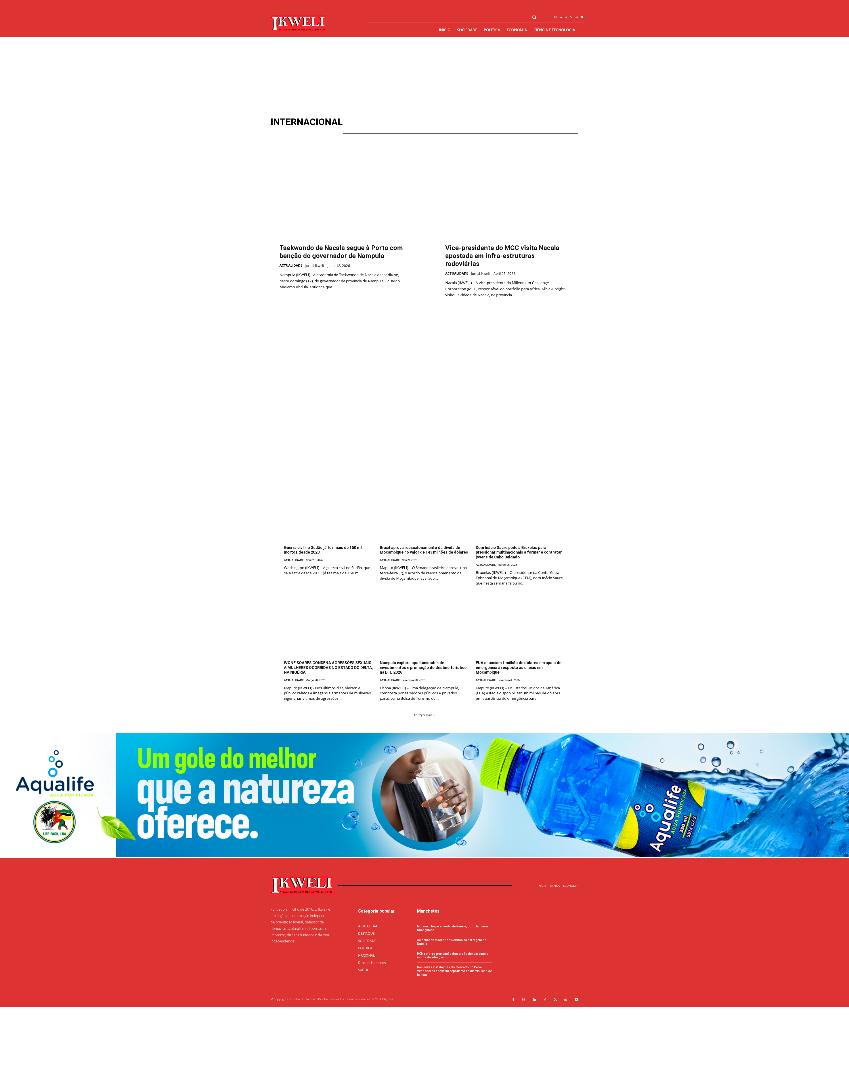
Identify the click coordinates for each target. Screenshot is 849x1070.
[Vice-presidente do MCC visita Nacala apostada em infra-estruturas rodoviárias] (507, 192)
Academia (368, 122)
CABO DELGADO (472, 122)
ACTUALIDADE (404, 122)
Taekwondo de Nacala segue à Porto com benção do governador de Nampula (341, 252)
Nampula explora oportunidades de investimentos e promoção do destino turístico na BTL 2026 (423, 667)
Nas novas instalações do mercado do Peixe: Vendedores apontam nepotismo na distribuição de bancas (454, 970)
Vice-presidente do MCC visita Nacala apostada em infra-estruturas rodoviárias (502, 256)
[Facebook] (550, 17)
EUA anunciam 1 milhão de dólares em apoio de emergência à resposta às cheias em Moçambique (518, 667)
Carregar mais (423, 715)
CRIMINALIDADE (557, 127)
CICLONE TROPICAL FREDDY (526, 122)
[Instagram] (555, 17)
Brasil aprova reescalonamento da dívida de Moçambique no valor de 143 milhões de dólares (424, 550)
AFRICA (437, 122)
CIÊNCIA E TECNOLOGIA (436, 127)
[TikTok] (566, 17)
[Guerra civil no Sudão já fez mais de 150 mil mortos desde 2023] (328, 508)
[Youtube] (582, 17)
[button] (534, 17)
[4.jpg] (424, 856)
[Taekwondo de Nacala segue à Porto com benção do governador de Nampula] (341, 192)
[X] (571, 17)
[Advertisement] (424, 70)
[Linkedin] (560, 17)
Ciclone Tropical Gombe (374, 127)
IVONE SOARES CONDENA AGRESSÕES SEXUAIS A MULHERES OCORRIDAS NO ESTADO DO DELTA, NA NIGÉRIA (328, 667)
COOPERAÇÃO (485, 127)
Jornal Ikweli (314, 265)
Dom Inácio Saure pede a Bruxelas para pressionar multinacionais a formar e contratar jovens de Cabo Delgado (519, 552)
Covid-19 (520, 127)
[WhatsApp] (576, 17)
